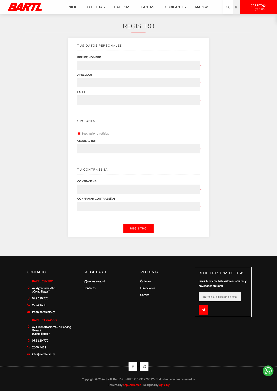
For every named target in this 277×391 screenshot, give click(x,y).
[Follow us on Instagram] (144, 366)
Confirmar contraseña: (96, 199)
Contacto (90, 288)
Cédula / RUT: (87, 141)
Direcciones (147, 288)
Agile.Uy (164, 384)
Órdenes (145, 281)
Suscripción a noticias (95, 133)
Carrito (258, 7)
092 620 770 (40, 298)
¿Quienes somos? (94, 281)
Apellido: (84, 75)
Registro (239, 10)
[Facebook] (133, 366)
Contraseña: (87, 181)
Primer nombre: (89, 57)
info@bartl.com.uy (43, 311)
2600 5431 (39, 347)
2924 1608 (39, 305)
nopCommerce (132, 384)
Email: (81, 92)
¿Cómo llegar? (41, 291)
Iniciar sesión (239, 3)
